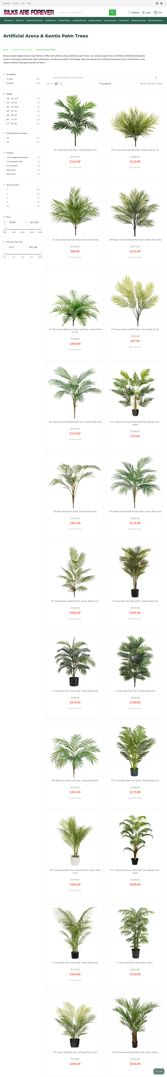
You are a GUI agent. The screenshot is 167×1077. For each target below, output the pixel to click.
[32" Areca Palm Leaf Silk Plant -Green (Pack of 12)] (135, 299)
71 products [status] (105, 83)
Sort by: (151, 83)
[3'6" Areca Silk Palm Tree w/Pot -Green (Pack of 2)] (135, 750)
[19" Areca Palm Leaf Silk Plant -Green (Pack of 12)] (135, 120)
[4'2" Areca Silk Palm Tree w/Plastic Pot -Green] (75, 1022)
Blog (29, 3)
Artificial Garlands (79, 20)
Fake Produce (124, 20)
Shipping (6, 3)
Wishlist (135, 12)
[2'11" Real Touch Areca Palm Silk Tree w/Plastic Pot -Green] (135, 392)
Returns (16, 3)
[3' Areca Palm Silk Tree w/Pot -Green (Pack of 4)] (135, 571)
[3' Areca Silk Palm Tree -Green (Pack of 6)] (135, 661)
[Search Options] (159, 77)
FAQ (23, 3)
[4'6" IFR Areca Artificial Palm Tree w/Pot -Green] (135, 1022)
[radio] (56, 83)
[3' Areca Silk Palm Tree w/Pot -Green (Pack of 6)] (75, 661)
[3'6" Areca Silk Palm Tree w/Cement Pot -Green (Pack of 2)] (75, 840)
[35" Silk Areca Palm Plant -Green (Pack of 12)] (75, 481)
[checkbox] (22, 79)
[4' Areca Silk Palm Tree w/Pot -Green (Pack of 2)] (75, 932)
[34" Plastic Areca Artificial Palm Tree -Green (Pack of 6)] (75, 392)
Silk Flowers (8, 20)
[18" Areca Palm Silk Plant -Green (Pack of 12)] (75, 120)
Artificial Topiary (64, 20)
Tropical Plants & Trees (34, 20)
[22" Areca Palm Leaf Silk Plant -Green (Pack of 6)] (75, 209)
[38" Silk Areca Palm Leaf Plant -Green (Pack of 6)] (75, 750)
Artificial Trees (50, 20)
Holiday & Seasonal (138, 20)
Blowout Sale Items (155, 20)
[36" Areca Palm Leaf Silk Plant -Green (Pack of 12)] (75, 571)
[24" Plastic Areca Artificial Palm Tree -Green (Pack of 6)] (135, 209)
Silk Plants (20, 20)
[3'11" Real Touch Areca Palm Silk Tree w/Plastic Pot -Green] (135, 840)
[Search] (112, 13)
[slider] (4, 229)
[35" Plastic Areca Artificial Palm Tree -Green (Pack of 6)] (135, 481)
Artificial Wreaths (95, 20)
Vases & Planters (110, 20)
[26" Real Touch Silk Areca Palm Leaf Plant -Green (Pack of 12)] (75, 299)
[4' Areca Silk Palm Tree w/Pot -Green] (135, 932)
